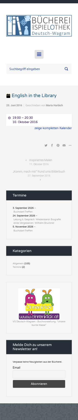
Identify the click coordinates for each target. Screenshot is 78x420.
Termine (17, 267)
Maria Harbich (54, 105)
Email (16, 367)
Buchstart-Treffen (23, 211)
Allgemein (18, 263)
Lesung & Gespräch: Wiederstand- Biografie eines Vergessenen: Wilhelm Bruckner (37, 221)
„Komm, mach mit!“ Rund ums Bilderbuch (39, 173)
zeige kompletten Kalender (53, 128)
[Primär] (39, 54)
